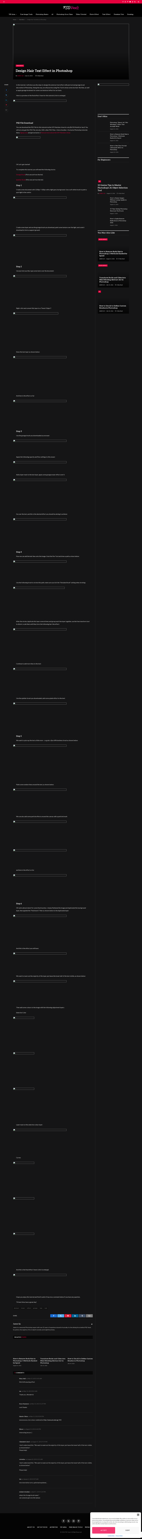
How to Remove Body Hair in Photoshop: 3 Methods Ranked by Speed (25, 1361)
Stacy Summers (24, 1404)
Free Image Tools (26, 14)
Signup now (24, 133)
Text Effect (106, 14)
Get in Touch (42, 1527)
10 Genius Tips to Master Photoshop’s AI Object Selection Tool (113, 188)
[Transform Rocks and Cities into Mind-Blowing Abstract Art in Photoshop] (52, 1349)
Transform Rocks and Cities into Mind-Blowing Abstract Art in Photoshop (52, 1361)
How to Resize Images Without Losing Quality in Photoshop (118, 200)
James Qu (20, 76)
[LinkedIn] (6, 100)
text (46, 1308)
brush (23, 1308)
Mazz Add (22, 1378)
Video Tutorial (81, 14)
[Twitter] (6, 95)
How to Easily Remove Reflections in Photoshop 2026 (118, 220)
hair (41, 1308)
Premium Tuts (119, 14)
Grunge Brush (20, 174)
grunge (35, 1308)
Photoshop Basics (42, 14)
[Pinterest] (6, 105)
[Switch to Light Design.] (4, 1)
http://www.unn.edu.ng (51, 1420)
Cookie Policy (111, 1535)
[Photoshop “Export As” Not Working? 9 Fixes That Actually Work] (103, 125)
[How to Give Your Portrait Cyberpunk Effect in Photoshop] (103, 148)
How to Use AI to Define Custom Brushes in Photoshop (80, 1360)
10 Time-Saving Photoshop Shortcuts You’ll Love (118, 210)
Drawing (130, 14)
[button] (138, 1515)
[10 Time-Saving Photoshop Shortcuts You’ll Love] (103, 211)
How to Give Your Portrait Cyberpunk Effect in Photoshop (118, 147)
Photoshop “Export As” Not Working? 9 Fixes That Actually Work (119, 124)
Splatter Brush (21, 180)
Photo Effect (94, 14)
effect (29, 1308)
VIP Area (12, 14)
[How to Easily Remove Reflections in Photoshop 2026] (103, 221)
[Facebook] (6, 90)
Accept (104, 1530)
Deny (127, 1530)
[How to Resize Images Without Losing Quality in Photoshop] (103, 200)
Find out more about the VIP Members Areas (55, 133)
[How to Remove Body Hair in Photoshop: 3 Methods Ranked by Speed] (25, 1349)
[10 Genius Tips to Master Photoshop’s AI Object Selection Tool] (113, 173)
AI (52, 14)
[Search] (138, 1)
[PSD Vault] (71, 7)
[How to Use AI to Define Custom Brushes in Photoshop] (80, 1349)
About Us (31, 1527)
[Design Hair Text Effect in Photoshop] (71, 51)
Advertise (54, 1527)
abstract (16, 1308)
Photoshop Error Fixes (65, 14)
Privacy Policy (119, 1535)
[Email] (6, 110)
